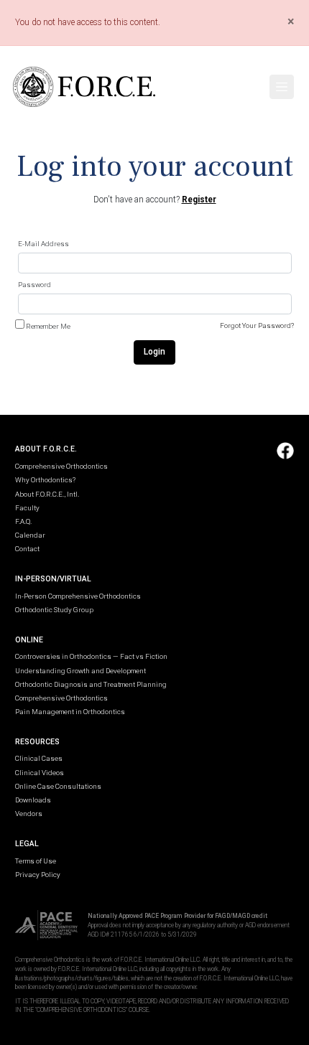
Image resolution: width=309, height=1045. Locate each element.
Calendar (30, 535)
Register (199, 200)
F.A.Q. (23, 521)
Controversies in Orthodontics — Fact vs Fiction (91, 656)
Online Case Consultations (58, 786)
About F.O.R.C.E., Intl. (47, 494)
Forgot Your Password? (257, 325)
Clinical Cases (39, 758)
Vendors (28, 813)
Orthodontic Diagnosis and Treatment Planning (91, 684)
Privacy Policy (37, 874)
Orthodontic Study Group (54, 610)
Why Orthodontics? (45, 480)
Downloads (33, 800)
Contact (27, 549)
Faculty (27, 508)
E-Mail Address (43, 244)
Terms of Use (35, 861)
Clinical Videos (39, 773)
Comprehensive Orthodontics (61, 466)
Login (154, 352)
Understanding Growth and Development (80, 671)
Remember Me (48, 326)
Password (34, 285)
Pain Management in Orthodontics (70, 712)
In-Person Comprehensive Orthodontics (78, 596)
